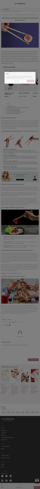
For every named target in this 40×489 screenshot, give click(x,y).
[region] (20, 78)
